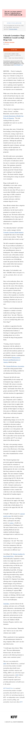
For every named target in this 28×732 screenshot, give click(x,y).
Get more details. (13, 29)
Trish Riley (6, 604)
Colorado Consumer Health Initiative (13, 232)
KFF (17, 675)
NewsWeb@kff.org (18, 65)
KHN (4, 663)
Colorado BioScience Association (15, 366)
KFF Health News (15, 15)
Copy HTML (14, 49)
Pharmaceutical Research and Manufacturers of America (11, 360)
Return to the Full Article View (14, 23)
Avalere (11, 523)
